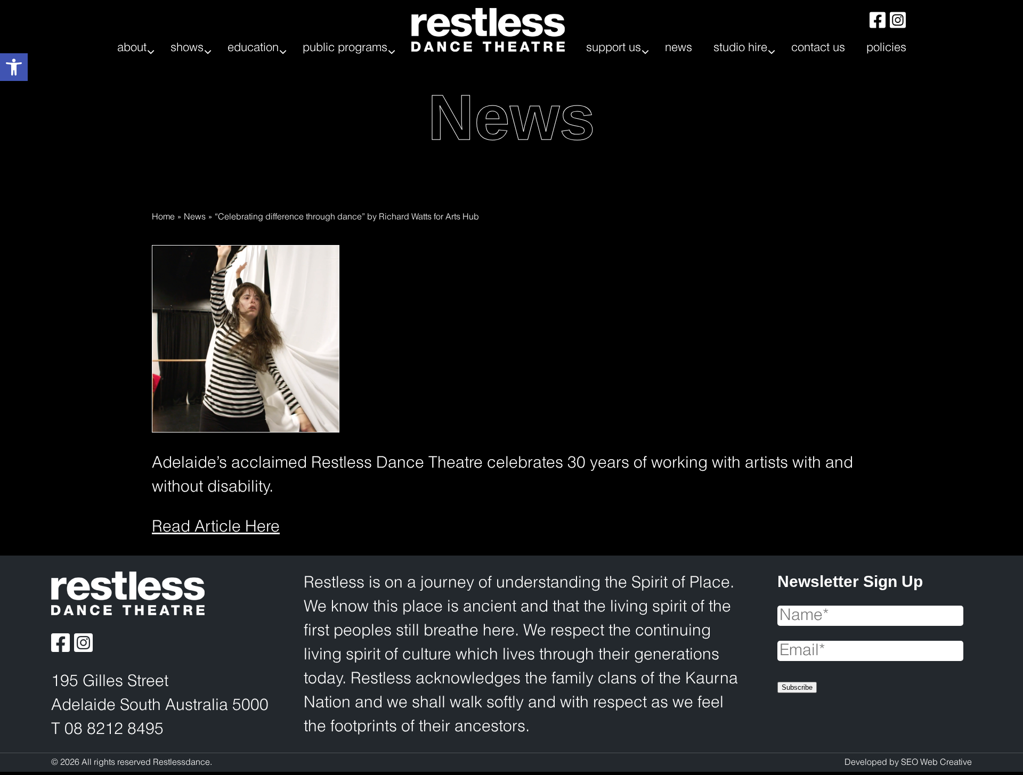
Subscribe (797, 687)
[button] (14, 67)
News (195, 217)
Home (163, 217)
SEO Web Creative (936, 762)
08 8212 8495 (114, 729)
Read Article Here (216, 527)
